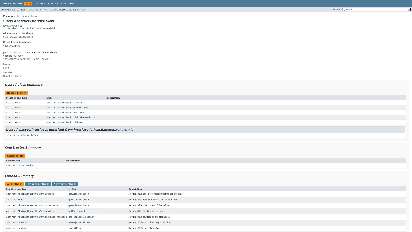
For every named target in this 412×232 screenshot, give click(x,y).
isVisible (74, 228)
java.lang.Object (12, 25)
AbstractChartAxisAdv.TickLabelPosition (70, 117)
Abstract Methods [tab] (65, 184)
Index (64, 3)
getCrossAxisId (77, 199)
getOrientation (77, 205)
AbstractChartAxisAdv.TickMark (65, 122)
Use (36, 3)
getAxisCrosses (77, 194)
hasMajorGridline (78, 222)
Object (17, 55)
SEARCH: (337, 10)
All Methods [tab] (14, 184)
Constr (33, 10)
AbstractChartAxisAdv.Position (65, 112)
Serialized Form (12, 76)
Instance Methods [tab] (38, 184)
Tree (42, 3)
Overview (6, 3)
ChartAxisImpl (11, 45)
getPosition (75, 211)
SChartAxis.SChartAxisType (22, 135)
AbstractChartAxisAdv (19, 165)
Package (17, 3)
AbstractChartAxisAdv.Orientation (67, 107)
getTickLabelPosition (81, 217)
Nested (15, 10)
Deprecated (53, 3)
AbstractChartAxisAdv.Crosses (64, 102)
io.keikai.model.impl (25, 16)
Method (43, 10)
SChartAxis (9, 36)
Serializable (25, 36)
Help (71, 3)
